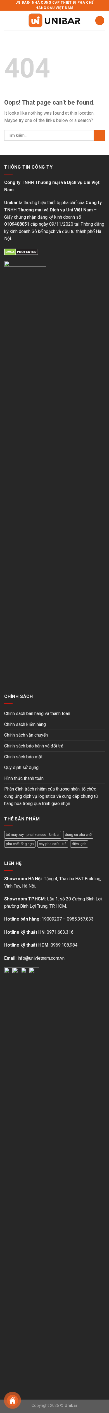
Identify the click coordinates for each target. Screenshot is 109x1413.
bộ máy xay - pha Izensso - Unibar (33, 834)
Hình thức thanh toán (24, 778)
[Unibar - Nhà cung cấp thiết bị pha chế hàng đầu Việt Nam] (54, 20)
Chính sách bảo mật (23, 756)
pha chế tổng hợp (20, 844)
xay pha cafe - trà (53, 844)
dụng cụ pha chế (78, 834)
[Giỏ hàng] (99, 20)
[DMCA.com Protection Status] (21, 251)
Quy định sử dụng (21, 767)
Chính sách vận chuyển (26, 735)
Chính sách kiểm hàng (25, 724)
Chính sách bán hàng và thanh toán (37, 713)
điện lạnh (79, 844)
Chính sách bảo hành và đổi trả (33, 746)
